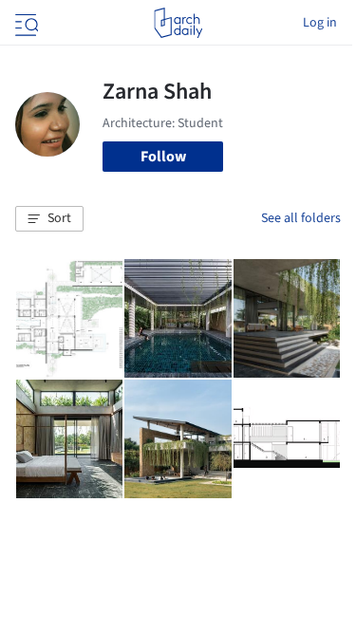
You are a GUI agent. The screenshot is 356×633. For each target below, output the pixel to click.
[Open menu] (24, 22)
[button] (49, 219)
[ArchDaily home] (178, 23)
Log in (320, 22)
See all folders (301, 218)
